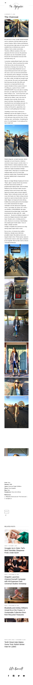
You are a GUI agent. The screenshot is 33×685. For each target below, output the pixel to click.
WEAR (5, 545)
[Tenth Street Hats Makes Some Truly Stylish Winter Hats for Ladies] (16, 627)
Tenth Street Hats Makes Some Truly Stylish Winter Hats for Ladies (14, 644)
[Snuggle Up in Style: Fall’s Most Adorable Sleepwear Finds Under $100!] (16, 537)
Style (6, 511)
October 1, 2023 (13, 545)
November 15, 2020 (20, 639)
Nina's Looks (7, 639)
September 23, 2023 (14, 605)
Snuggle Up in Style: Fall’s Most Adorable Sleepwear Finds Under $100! (14, 550)
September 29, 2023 (14, 574)
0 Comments (7, 14)
